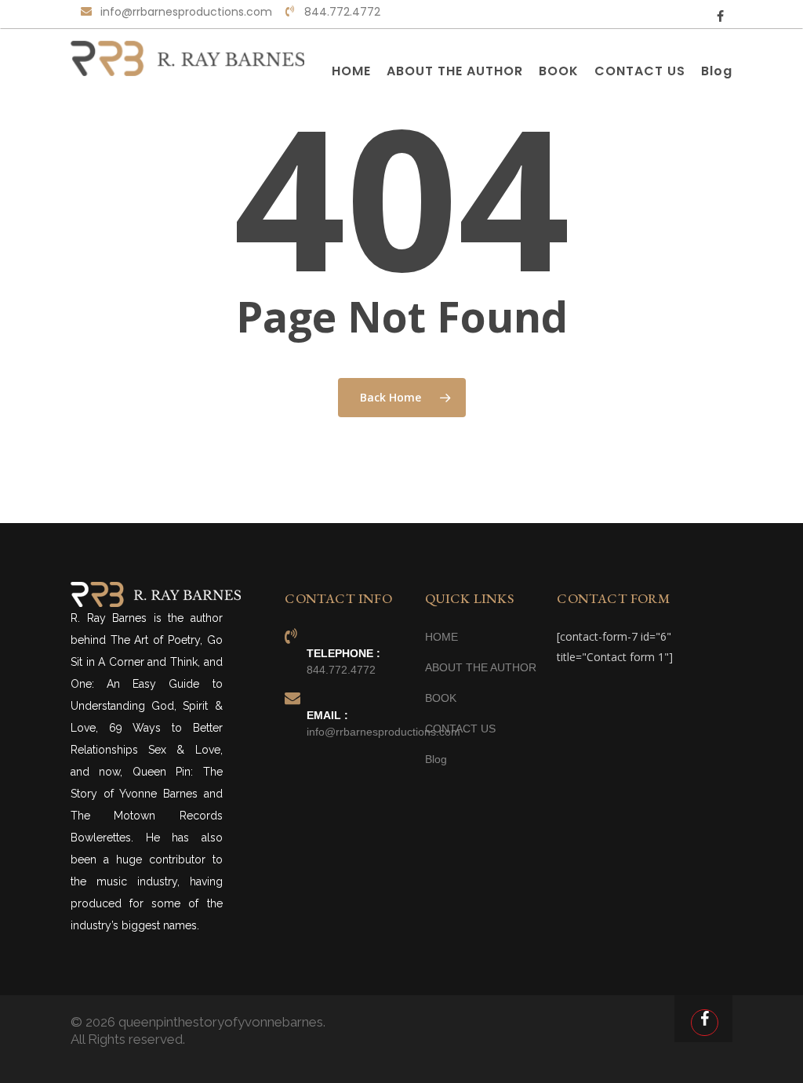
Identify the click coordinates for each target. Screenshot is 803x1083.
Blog (436, 759)
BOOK (440, 698)
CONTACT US (460, 728)
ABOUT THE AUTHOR (480, 667)
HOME (441, 637)
